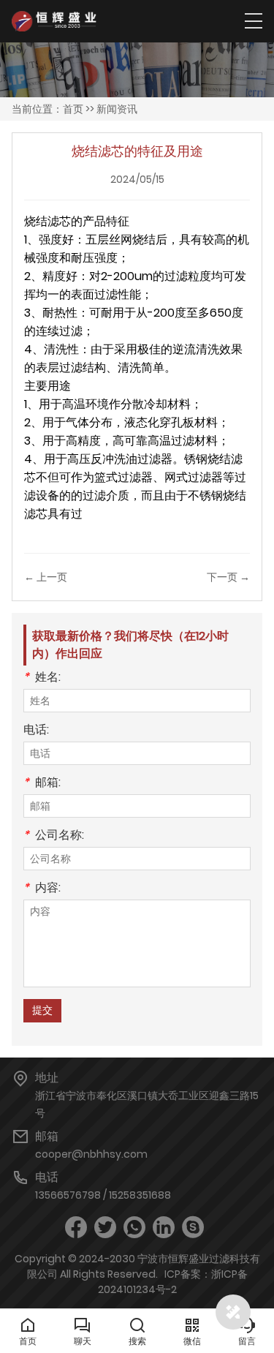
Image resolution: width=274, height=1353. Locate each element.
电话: (36, 731)
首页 (73, 109)
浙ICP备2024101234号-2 (173, 1282)
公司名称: (53, 836)
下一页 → (228, 577)
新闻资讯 (116, 109)
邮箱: (42, 784)
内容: (42, 889)
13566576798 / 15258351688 (103, 1195)
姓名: (42, 678)
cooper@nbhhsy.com (91, 1154)
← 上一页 (45, 577)
